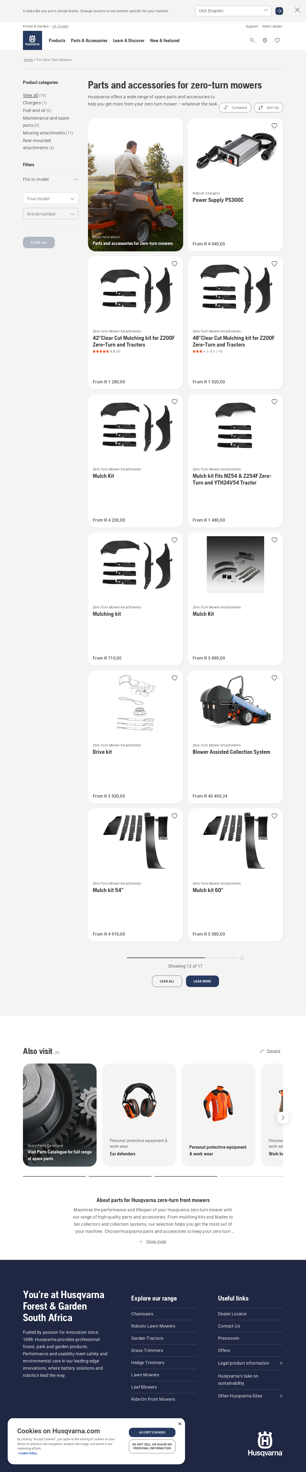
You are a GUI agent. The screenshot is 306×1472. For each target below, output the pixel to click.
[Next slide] (283, 1117)
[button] (57, 40)
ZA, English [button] (60, 26)
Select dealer (272, 26)
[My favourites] (277, 40)
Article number (41, 213)
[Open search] (252, 40)
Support (252, 26)
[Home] (32, 40)
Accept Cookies (152, 1432)
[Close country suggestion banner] (297, 10)
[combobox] (50, 198)
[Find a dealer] (265, 40)
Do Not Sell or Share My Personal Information (152, 1446)
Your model (38, 198)
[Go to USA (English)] (279, 11)
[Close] (180, 1424)
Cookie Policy (27, 1453)
